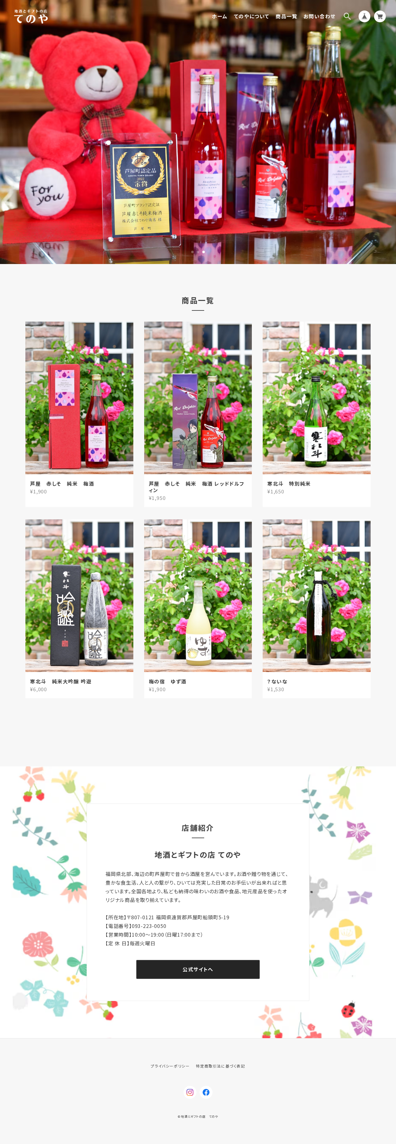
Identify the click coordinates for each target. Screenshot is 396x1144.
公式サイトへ (198, 969)
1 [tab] (192, 252)
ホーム (220, 16)
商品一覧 (286, 16)
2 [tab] (198, 252)
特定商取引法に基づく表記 (220, 1065)
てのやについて (251, 16)
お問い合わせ (319, 16)
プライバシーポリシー (170, 1065)
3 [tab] (203, 252)
